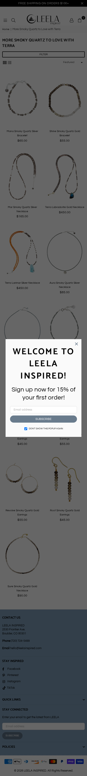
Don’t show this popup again (46, 429)
